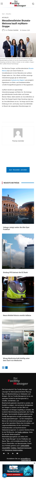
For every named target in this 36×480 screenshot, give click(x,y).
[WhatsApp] (10, 117)
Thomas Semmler (13, 30)
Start (3, 14)
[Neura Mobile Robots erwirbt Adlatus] (18, 294)
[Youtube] (17, 453)
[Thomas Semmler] (3, 30)
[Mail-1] (4, 453)
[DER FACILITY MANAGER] (18, 4)
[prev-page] (3, 367)
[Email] (20, 117)
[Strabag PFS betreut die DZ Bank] (18, 251)
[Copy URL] (29, 117)
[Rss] (8, 453)
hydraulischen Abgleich (18, 80)
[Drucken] (24, 117)
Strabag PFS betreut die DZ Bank (15, 272)
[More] (33, 117)
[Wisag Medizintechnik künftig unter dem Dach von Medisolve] (18, 337)
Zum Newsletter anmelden (18, 169)
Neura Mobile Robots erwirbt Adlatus (17, 315)
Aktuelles (8, 14)
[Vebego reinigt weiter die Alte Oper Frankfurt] (18, 206)
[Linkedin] (15, 117)
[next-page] (6, 367)
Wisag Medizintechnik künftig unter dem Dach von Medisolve (16, 359)
